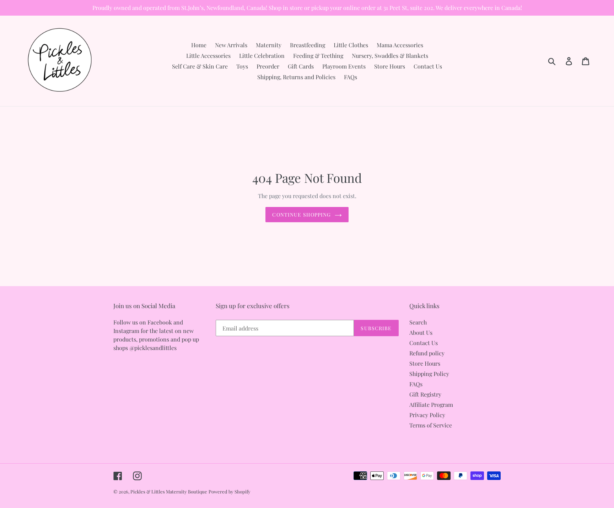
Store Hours (424, 363)
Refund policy (427, 353)
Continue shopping (301, 214)
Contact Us (423, 342)
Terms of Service (430, 425)
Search (418, 322)
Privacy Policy (427, 415)
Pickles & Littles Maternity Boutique (168, 491)
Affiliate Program (431, 404)
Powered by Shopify (230, 491)
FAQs (415, 384)
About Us (420, 332)
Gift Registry (425, 394)
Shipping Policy (429, 373)
